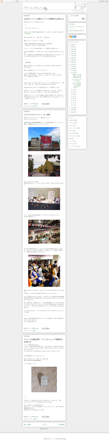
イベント (30, 106)
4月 (74, 100)
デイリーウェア (73, 136)
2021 (72, 55)
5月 (74, 98)
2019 (72, 60)
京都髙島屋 (30, 70)
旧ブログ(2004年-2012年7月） (77, 30)
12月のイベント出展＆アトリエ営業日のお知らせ (44, 19)
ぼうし (71, 130)
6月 (74, 96)
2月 (74, 102)
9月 (74, 92)
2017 (72, 64)
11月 (74, 72)
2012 (72, 112)
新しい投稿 (27, 424)
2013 (72, 109)
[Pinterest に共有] (48, 104)
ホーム (45, 424)
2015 (72, 68)
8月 (74, 94)
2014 (72, 107)
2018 (72, 62)
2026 (72, 44)
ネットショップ (73, 128)
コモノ (71, 125)
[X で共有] (45, 104)
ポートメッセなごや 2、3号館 (35, 40)
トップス (71, 141)
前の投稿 (61, 424)
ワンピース (72, 143)
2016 (72, 66)
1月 (74, 105)
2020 (72, 57)
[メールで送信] (42, 104)
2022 (72, 53)
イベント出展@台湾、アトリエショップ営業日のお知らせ (76, 85)
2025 (72, 46)
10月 (74, 89)
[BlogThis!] (44, 104)
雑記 (34, 330)
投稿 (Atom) (46, 428)
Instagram (72, 24)
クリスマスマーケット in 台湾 (37, 115)
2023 (72, 51)
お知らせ (35, 106)
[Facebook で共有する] (47, 104)
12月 (74, 70)
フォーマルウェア (73, 146)
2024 (72, 49)
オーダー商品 (72, 133)
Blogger (64, 438)
